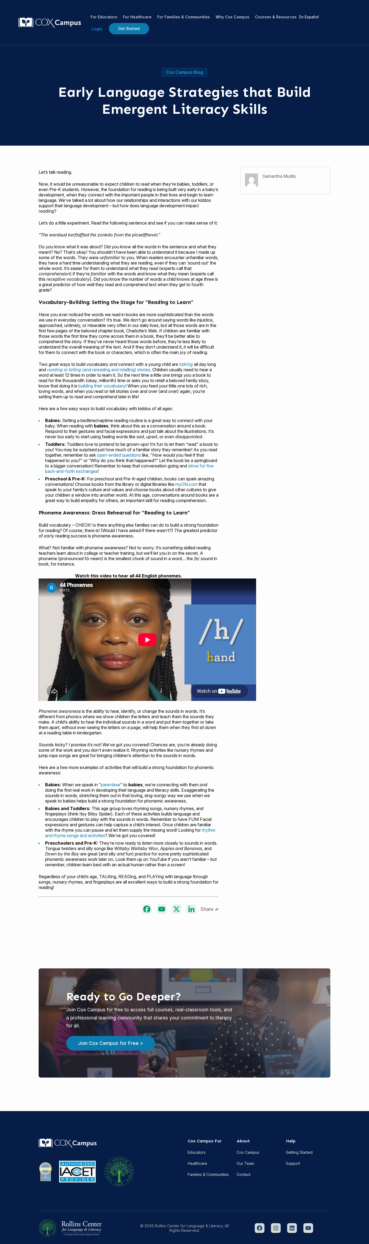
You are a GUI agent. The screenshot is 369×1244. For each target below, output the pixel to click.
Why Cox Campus (232, 17)
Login (97, 29)
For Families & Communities (183, 17)
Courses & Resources (276, 17)
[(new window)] (147, 909)
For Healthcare (137, 17)
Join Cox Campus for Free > (110, 1043)
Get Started (129, 28)
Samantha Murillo (279, 176)
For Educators (103, 17)
